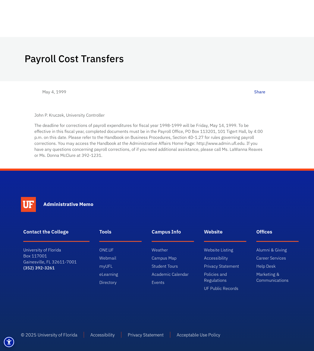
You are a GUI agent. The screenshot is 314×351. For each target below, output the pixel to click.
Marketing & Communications (272, 277)
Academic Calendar (170, 274)
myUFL (106, 266)
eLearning (108, 274)
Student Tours (165, 266)
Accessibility (216, 258)
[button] (9, 342)
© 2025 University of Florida (49, 335)
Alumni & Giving (271, 250)
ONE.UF (106, 250)
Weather (160, 250)
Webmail (107, 258)
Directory (108, 282)
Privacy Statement (221, 266)
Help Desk (266, 266)
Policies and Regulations (215, 277)
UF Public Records (221, 288)
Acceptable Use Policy (198, 335)
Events (158, 282)
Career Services (271, 258)
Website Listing (218, 250)
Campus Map (164, 258)
